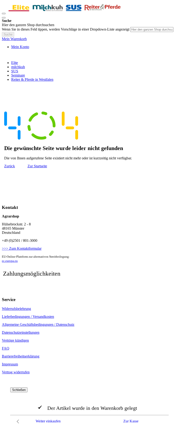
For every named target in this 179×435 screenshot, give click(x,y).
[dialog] (89, 406)
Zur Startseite (37, 166)
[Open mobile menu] (4, 13)
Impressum (10, 364)
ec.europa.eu (10, 261)
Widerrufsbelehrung (16, 309)
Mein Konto (20, 47)
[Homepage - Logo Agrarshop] (65, 12)
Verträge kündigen (15, 340)
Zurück (9, 166)
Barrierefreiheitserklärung (20, 356)
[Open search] (4, 17)
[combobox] (151, 29)
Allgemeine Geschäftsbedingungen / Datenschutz (38, 324)
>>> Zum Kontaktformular (21, 248)
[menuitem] (14, 63)
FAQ (5, 348)
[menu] (89, 71)
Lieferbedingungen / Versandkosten (28, 317)
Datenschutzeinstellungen (20, 332)
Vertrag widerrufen (16, 372)
